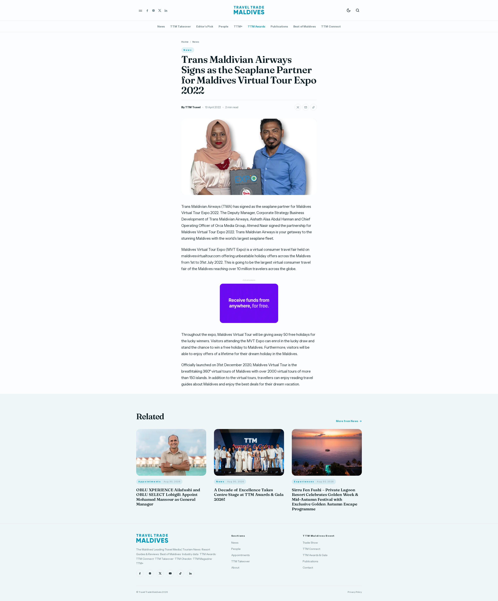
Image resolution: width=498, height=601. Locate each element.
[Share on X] (298, 107)
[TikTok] (180, 573)
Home (185, 41)
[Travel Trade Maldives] (152, 538)
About (235, 567)
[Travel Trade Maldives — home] (249, 10)
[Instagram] (153, 10)
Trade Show (310, 542)
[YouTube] (170, 573)
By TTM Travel (191, 107)
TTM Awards (256, 26)
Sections (238, 535)
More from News (347, 421)
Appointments (240, 555)
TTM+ (238, 26)
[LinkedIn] (166, 10)
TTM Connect (331, 26)
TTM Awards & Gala (315, 555)
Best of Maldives (304, 26)
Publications (279, 26)
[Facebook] (147, 10)
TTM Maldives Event (319, 535)
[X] (159, 10)
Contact (308, 567)
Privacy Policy (355, 591)
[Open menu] (140, 10)
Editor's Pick (204, 26)
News (161, 26)
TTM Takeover (180, 26)
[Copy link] (313, 107)
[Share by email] (305, 107)
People (223, 26)
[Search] (357, 10)
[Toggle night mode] (348, 10)
